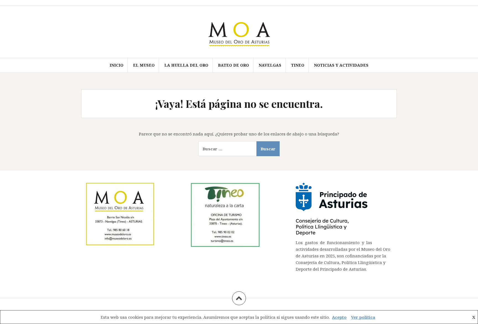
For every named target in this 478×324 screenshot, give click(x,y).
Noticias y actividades (341, 65)
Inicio (116, 65)
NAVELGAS (270, 65)
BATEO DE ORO (233, 65)
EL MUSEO (144, 65)
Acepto (339, 317)
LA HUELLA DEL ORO (186, 65)
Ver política (363, 317)
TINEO (297, 65)
